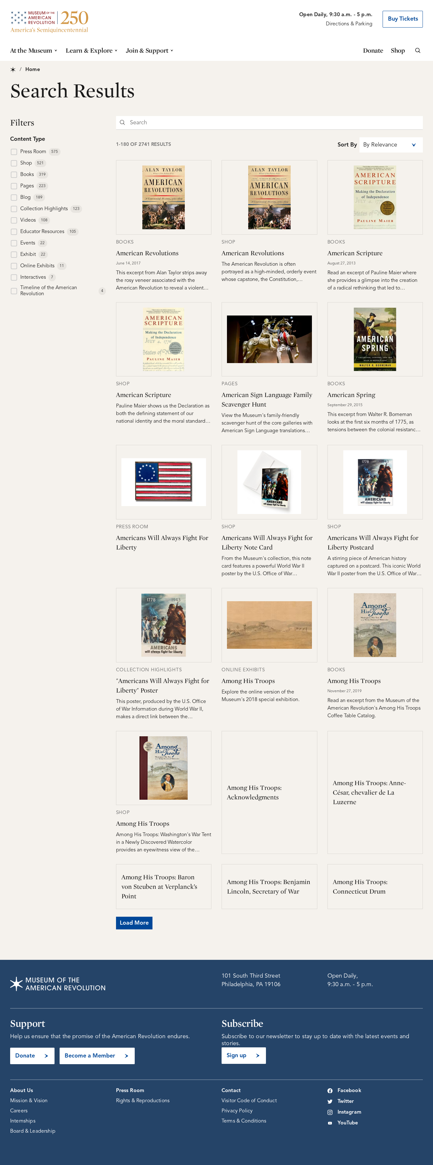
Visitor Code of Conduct (249, 1100)
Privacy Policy (237, 1111)
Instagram (349, 1112)
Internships (23, 1121)
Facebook (349, 1090)
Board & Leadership (32, 1131)
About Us (21, 1090)
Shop (398, 50)
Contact (231, 1090)
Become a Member (90, 1056)
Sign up (236, 1055)
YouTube (348, 1123)
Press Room (130, 1090)
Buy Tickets (403, 19)
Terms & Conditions (244, 1121)
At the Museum (31, 50)
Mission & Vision (29, 1100)
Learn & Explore (89, 50)
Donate (373, 50)
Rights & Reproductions (143, 1100)
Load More (134, 923)
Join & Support (147, 50)
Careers (19, 1111)
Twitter (346, 1101)
